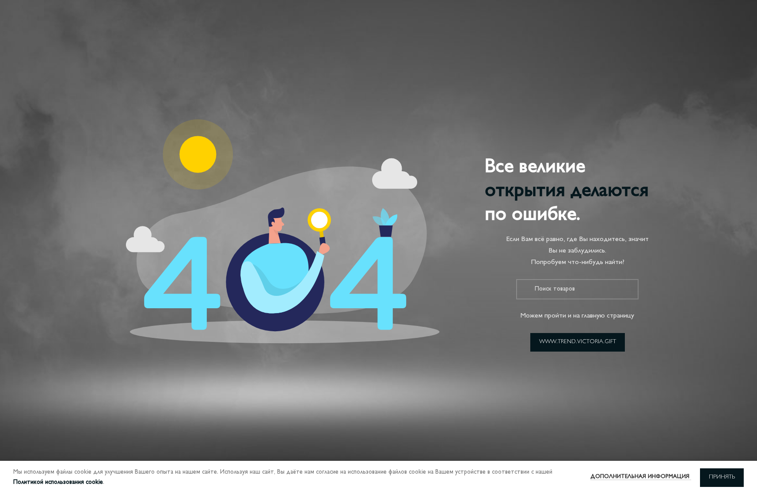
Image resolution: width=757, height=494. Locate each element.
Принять (722, 477)
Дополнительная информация (640, 476)
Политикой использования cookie (58, 482)
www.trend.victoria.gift (577, 342)
